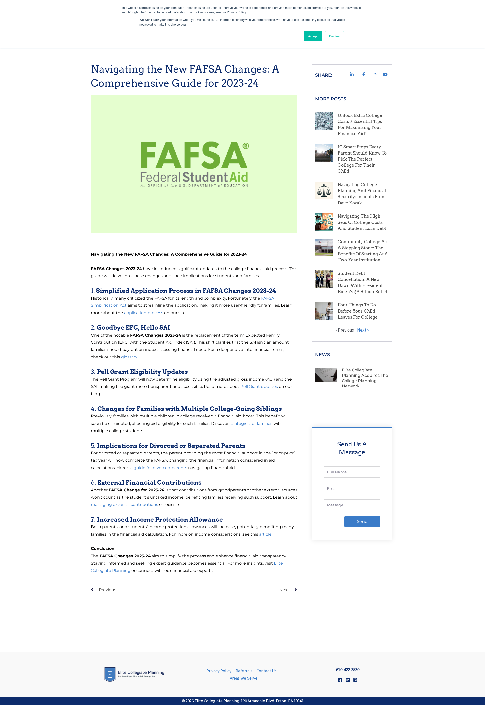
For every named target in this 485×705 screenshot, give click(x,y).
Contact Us (267, 671)
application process (143, 312)
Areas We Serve (243, 678)
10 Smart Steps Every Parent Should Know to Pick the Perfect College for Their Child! (362, 159)
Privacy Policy (218, 671)
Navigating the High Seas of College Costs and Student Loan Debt (362, 222)
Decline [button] (334, 36)
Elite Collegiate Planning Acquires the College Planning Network (365, 378)
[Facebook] (340, 680)
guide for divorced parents (160, 467)
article (265, 534)
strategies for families (251, 423)
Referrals (244, 671)
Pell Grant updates (259, 386)
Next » (363, 330)
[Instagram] (355, 680)
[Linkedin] (348, 680)
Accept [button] (313, 36)
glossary (129, 357)
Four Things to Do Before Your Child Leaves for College (358, 311)
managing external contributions (124, 504)
